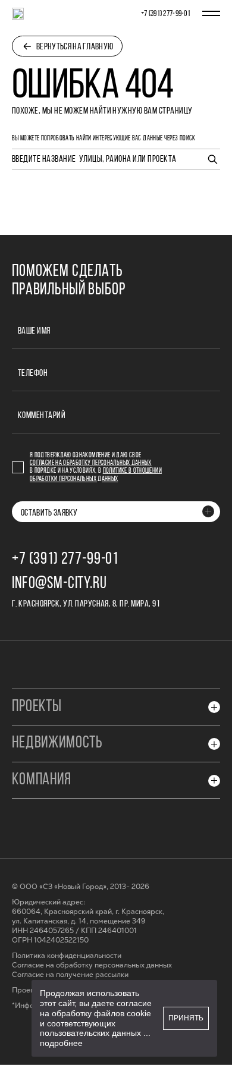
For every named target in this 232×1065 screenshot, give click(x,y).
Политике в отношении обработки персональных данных (96, 474)
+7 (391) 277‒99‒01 (165, 14)
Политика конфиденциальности (66, 955)
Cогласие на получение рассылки (70, 974)
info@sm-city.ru (59, 584)
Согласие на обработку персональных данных (91, 463)
